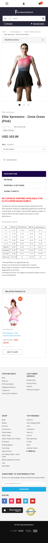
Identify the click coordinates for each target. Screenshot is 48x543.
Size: (8, 144)
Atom (28, 445)
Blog (3, 378)
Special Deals (38, 24)
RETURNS (5, 466)
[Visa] (21, 531)
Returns (29, 386)
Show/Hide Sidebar (12, 40)
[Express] (28, 531)
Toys (3, 463)
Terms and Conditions (9, 393)
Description (10, 174)
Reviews (8, 180)
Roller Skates (6, 432)
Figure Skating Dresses (32, 32)
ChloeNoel (30, 429)
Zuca (28, 426)
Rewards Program (33, 390)
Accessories (6, 429)
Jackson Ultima (32, 448)
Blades (4, 423)
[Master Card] (35, 530)
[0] (39, 4)
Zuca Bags (5, 448)
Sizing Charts (11, 191)
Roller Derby (6, 435)
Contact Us (6, 390)
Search (43, 18)
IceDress (30, 420)
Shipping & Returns (14, 185)
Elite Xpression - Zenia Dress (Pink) (16, 34)
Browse (9, 24)
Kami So (30, 432)
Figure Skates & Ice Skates (11, 439)
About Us (5, 381)
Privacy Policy (31, 383)
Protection (5, 442)
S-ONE (29, 442)
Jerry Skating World (33, 423)
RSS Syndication (8, 384)
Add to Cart (12, 352)
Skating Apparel (15, 32)
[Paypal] (13, 531)
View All (32, 451)
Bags (4, 420)
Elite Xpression (32, 439)
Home (4, 32)
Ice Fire (29, 435)
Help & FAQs (31, 380)
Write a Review (8, 130)
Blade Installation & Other (11, 460)
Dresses (5, 426)
